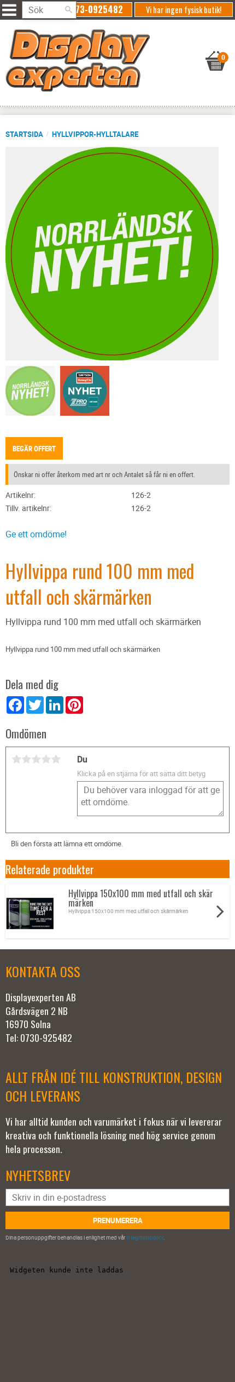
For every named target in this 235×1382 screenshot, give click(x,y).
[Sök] (68, 10)
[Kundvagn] (115, 47)
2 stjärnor (26, 759)
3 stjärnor (36, 759)
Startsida (24, 134)
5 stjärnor (56, 759)
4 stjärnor (46, 759)
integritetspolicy (144, 1237)
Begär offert (34, 449)
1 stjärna (16, 759)
